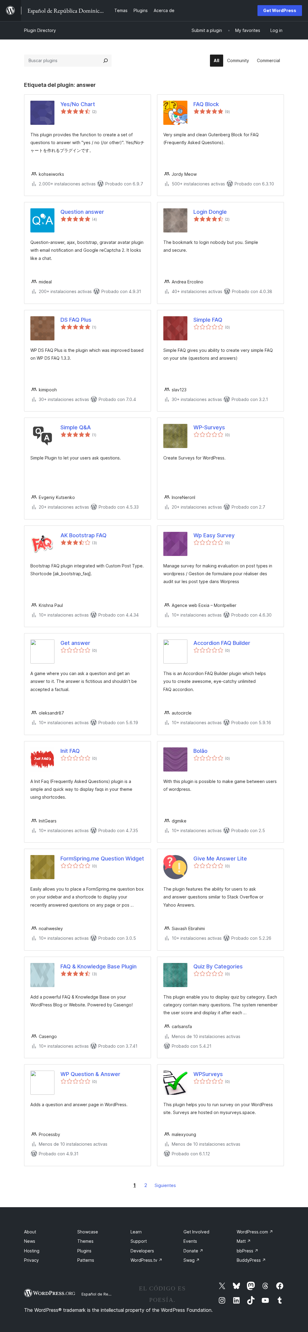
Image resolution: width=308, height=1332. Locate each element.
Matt (244, 1241)
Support (139, 1241)
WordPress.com (255, 1231)
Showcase (87, 1231)
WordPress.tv (146, 1260)
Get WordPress (279, 10)
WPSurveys (208, 1074)
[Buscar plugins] (106, 61)
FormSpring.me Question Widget (102, 858)
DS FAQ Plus (75, 320)
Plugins (84, 1250)
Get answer (75, 643)
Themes (85, 1241)
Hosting (31, 1250)
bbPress (247, 1250)
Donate (193, 1250)
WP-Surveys (209, 427)
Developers (142, 1250)
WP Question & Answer (90, 1074)
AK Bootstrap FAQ (83, 535)
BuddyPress (251, 1260)
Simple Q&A (75, 427)
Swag (191, 1260)
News (29, 1241)
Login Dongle (210, 212)
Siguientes (165, 1185)
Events (190, 1241)
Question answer (82, 212)
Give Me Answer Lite (220, 858)
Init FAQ (70, 751)
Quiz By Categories (218, 966)
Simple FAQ (207, 320)
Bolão (200, 751)
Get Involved (196, 1231)
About (30, 1231)
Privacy (31, 1260)
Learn (136, 1231)
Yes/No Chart (77, 104)
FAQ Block (206, 104)
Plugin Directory (40, 30)
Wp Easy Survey (214, 535)
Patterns (85, 1260)
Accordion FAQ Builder (221, 643)
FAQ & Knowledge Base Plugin (98, 966)
